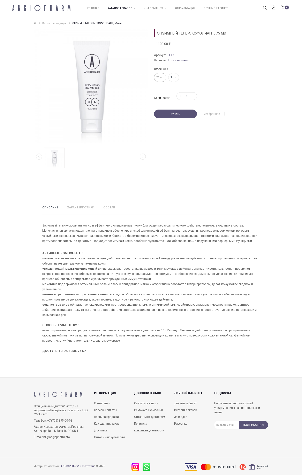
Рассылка (180, 423)
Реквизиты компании (148, 410)
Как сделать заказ (106, 423)
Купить (175, 114)
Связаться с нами (146, 403)
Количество (162, 97)
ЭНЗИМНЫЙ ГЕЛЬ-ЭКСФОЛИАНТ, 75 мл (97, 23)
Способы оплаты (105, 410)
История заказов (185, 410)
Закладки (180, 416)
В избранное (211, 114)
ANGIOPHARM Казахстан (77, 466)
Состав (109, 207)
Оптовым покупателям (109, 437)
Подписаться (253, 424)
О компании (102, 403)
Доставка (100, 430)
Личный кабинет (185, 403)
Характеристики (80, 207)
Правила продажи (106, 416)
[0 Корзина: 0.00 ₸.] (283, 8)
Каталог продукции (54, 23)
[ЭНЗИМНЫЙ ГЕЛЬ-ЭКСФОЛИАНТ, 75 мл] (54, 157)
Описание (50, 207)
